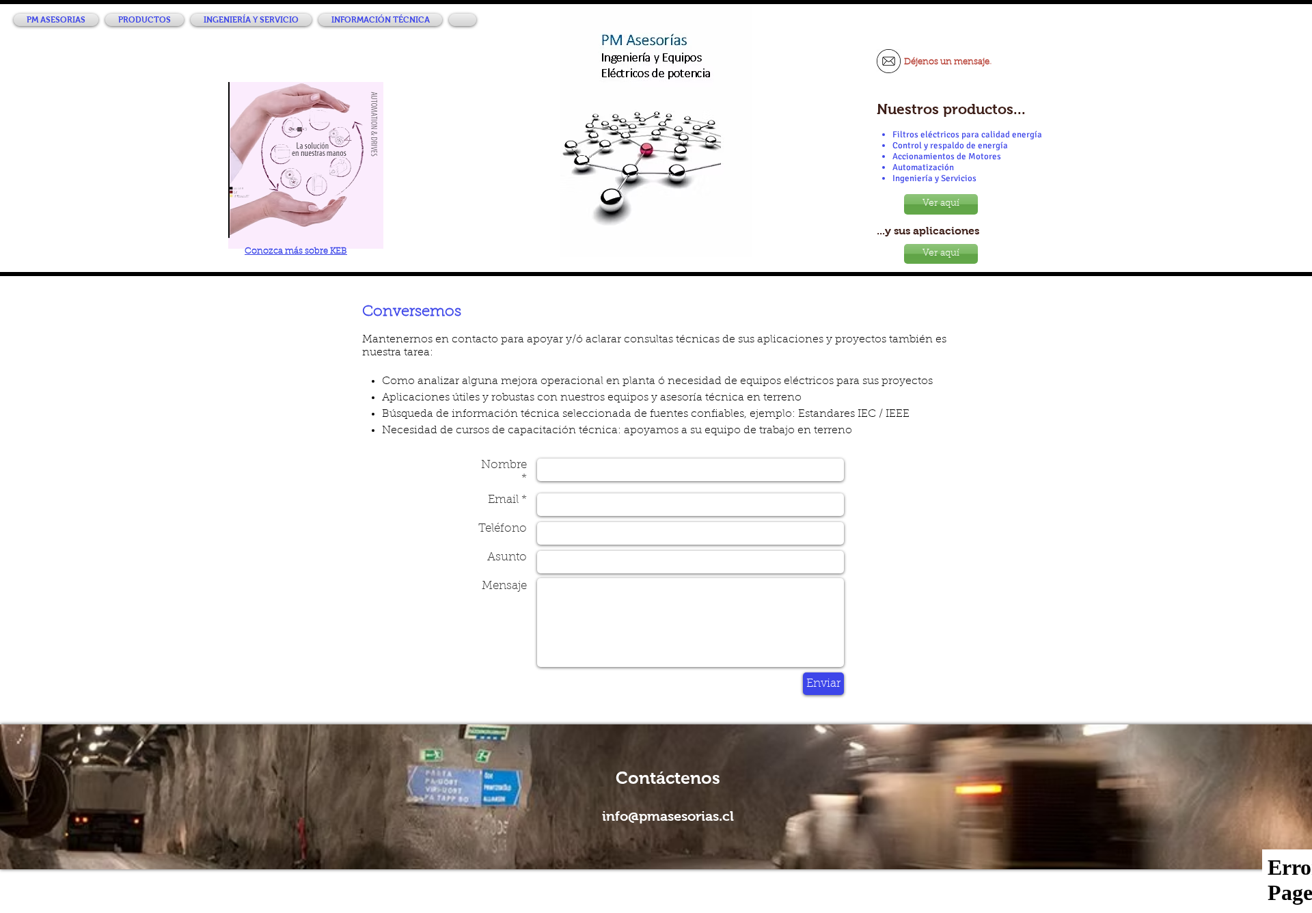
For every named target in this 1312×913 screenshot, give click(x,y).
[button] (144, 20)
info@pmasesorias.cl (668, 815)
